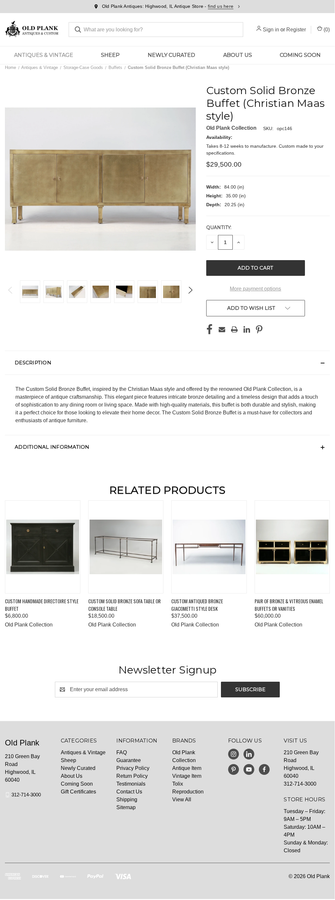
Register (296, 29)
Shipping (126, 799)
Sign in (271, 29)
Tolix (177, 784)
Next (190, 291)
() (326, 29)
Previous (10, 291)
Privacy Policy (132, 768)
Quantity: (218, 227)
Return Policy (132, 776)
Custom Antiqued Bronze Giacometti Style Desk (197, 604)
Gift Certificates (78, 791)
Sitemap (126, 807)
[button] (167, 363)
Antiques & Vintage (43, 55)
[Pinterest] (259, 329)
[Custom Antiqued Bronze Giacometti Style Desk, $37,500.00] (209, 547)
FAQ (121, 752)
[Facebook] (209, 329)
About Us (237, 55)
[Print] (234, 329)
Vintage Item (186, 776)
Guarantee (128, 760)
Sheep (110, 55)
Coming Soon (300, 55)
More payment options (255, 289)
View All (181, 799)
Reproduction (188, 791)
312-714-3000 (26, 794)
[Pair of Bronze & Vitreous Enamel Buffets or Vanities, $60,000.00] (292, 547)
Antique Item (186, 768)
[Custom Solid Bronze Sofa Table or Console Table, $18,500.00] (126, 547)
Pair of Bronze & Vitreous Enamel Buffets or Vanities (289, 604)
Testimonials (130, 784)
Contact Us (129, 791)
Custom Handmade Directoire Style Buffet (41, 604)
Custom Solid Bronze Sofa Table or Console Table (124, 604)
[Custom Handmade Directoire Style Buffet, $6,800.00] (42, 547)
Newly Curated (171, 55)
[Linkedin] (246, 329)
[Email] (222, 329)
